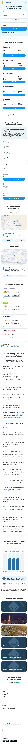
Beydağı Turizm (18, 417)
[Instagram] (3, 730)
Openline (3, 346)
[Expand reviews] (23, 293)
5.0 (9, 337)
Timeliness (15, 295)
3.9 (18, 295)
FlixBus (4, 305)
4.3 (8, 295)
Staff (6, 295)
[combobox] (14, 12)
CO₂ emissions (5, 174)
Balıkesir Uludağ (9, 346)
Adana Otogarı (9, 267)
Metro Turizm (6, 319)
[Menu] (25, 2)
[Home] (2, 38)
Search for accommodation (10, 32)
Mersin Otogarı (9, 233)
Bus (6, 164)
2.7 (18, 323)
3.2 (8, 323)
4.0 (18, 309)
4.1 (8, 309)
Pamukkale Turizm (14, 345)
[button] (24, 14)
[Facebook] (6, 730)
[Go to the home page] (6, 2)
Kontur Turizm (6, 291)
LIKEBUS (20, 345)
